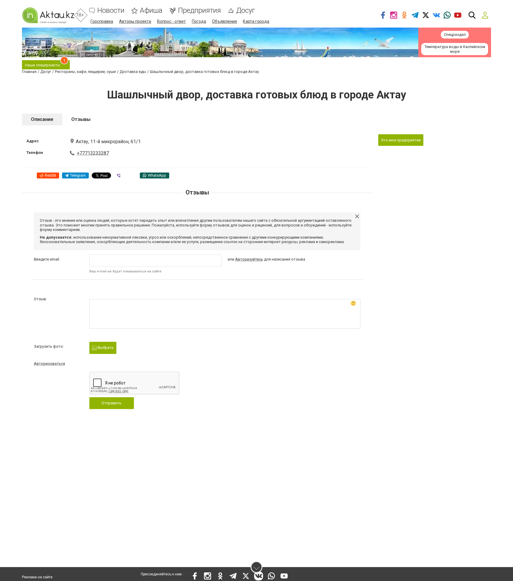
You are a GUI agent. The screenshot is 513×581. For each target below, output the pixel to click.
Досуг (245, 11)
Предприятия (199, 11)
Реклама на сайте (37, 577)
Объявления (224, 21)
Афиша (151, 11)
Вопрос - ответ (171, 21)
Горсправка (102, 21)
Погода (199, 21)
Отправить (111, 403)
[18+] (48, 15)
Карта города (256, 21)
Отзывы (81, 119)
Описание (42, 119)
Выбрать (105, 347)
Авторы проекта (135, 21)
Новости (110, 11)
